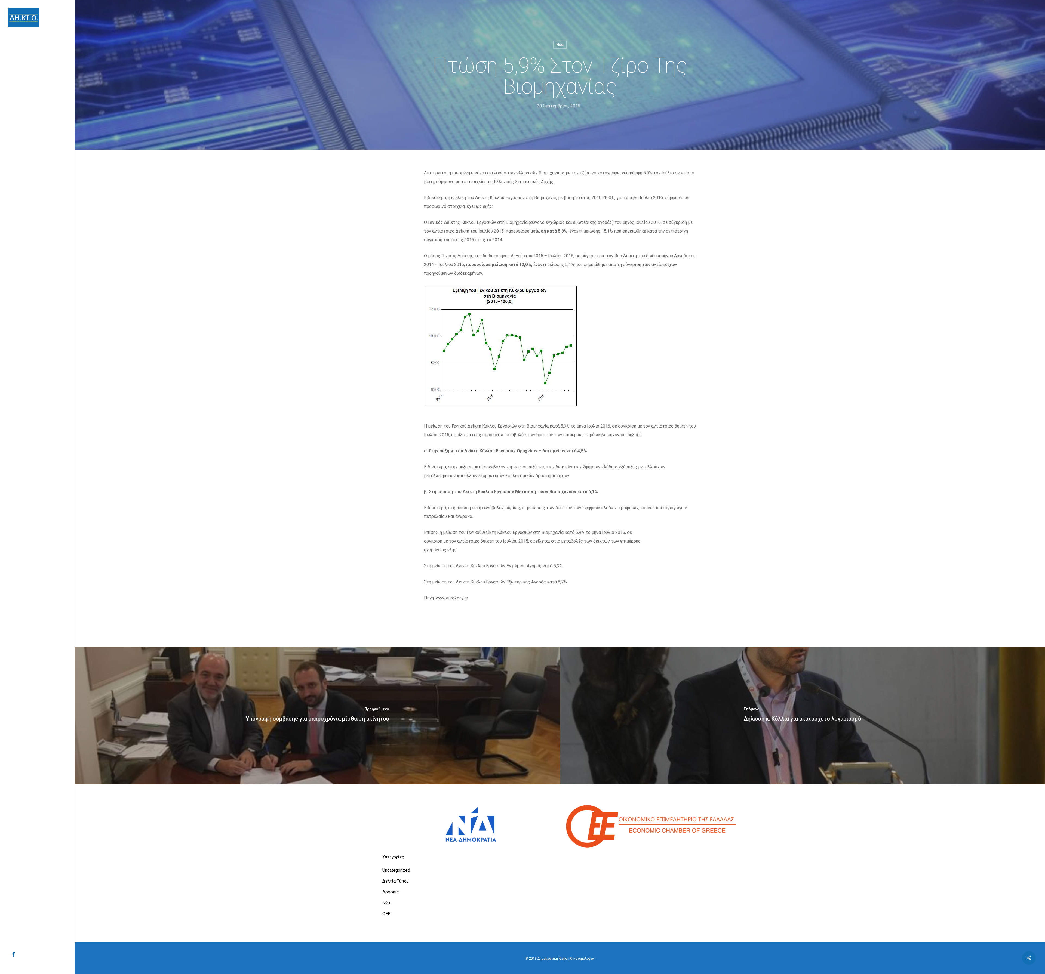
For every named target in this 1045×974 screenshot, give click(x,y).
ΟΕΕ (386, 913)
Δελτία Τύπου (395, 881)
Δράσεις (390, 892)
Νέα (560, 44)
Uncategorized (396, 870)
